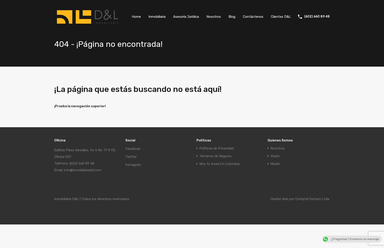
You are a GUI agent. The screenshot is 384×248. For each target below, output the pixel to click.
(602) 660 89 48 (317, 16)
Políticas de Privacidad (216, 148)
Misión (275, 164)
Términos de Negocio (215, 156)
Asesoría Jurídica (186, 17)
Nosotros (213, 17)
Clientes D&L (281, 17)
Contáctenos (253, 17)
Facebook (132, 149)
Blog (231, 17)
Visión (275, 156)
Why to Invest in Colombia (219, 164)
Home (136, 17)
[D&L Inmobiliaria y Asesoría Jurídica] (87, 26)
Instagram (133, 165)
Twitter (131, 157)
